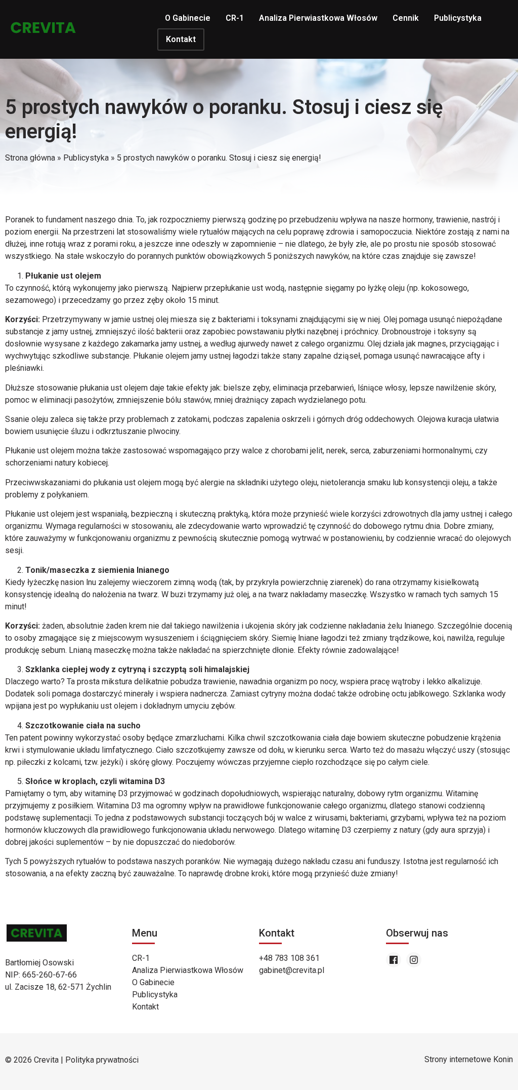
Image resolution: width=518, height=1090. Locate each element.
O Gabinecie (187, 18)
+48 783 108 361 (289, 958)
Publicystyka (458, 18)
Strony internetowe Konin (468, 1059)
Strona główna (30, 158)
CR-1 (235, 18)
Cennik (406, 18)
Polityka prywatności (102, 1060)
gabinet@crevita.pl (291, 970)
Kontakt (181, 39)
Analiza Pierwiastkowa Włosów (318, 18)
